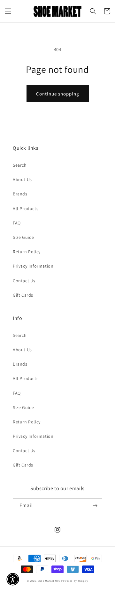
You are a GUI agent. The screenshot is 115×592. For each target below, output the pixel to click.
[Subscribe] (95, 505)
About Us (22, 179)
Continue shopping (57, 94)
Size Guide (23, 237)
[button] (8, 11)
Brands (20, 194)
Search (20, 165)
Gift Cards (23, 295)
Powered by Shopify (74, 580)
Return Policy (27, 251)
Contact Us (24, 281)
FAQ (17, 223)
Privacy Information (33, 266)
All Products (25, 208)
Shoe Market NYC (49, 580)
